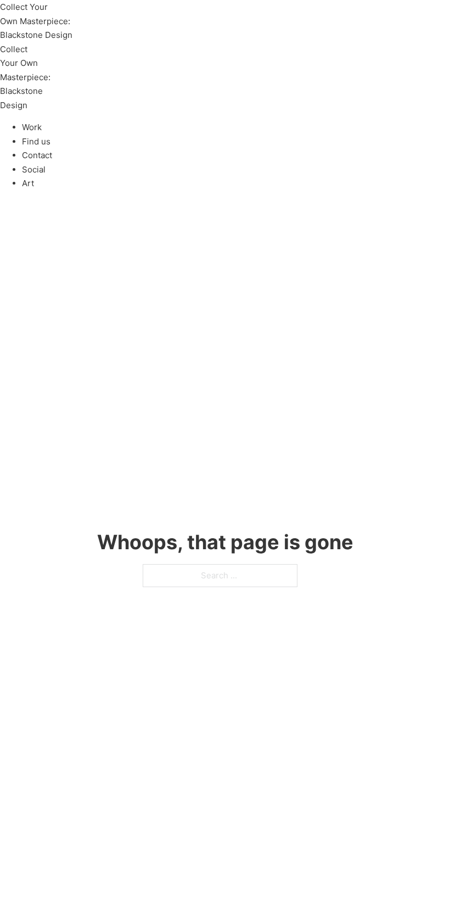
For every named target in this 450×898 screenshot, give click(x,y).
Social (34, 169)
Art (28, 183)
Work (32, 127)
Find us (36, 141)
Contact (37, 155)
